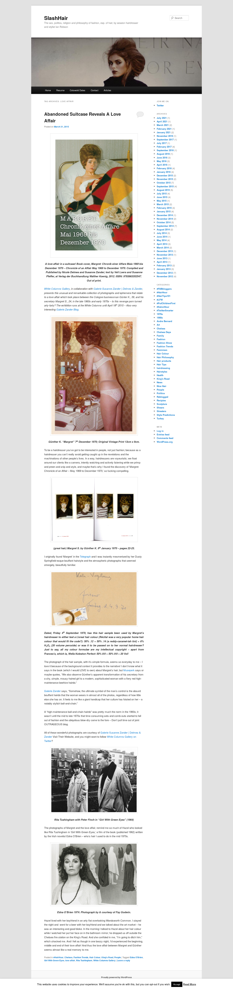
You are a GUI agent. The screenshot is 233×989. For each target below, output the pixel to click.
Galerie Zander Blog (67, 309)
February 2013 (164, 265)
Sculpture (162, 404)
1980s (160, 317)
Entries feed (163, 434)
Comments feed (165, 438)
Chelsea (68, 957)
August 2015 (163, 190)
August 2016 (163, 153)
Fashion (161, 339)
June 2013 (162, 258)
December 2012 (165, 272)
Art (158, 324)
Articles (107, 90)
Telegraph (85, 556)
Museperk (129, 670)
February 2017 (164, 146)
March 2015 (163, 204)
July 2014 (162, 233)
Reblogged (162, 396)
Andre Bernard (164, 321)
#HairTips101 (163, 296)
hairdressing (163, 368)
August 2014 (163, 229)
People (117, 957)
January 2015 (164, 211)
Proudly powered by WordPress (116, 977)
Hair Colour (94, 957)
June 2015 (162, 197)
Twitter (160, 105)
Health (160, 375)
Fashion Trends (81, 957)
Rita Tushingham (84, 960)
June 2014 (162, 236)
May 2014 (161, 240)
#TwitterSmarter (165, 310)
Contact (94, 90)
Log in (160, 430)
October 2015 (164, 182)
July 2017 (162, 143)
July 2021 (162, 117)
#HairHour (58, 957)
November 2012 (165, 276)
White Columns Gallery (57, 288)
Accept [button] (176, 984)
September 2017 (165, 139)
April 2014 (162, 244)
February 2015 (164, 207)
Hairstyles (162, 371)
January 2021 (164, 132)
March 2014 (163, 247)
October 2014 (164, 222)
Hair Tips (161, 364)
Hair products (164, 360)
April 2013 (162, 261)
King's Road (107, 957)
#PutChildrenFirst (166, 303)
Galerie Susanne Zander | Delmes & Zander (117, 288)
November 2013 (165, 254)
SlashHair (56, 17)
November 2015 (165, 179)
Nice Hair (161, 386)
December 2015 (165, 175)
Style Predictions (166, 414)
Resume (60, 90)
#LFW (160, 299)
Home (48, 90)
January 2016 (164, 171)
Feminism (162, 350)
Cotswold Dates (77, 90)
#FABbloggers (164, 288)
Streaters (161, 411)
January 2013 (164, 269)
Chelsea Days (164, 332)
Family (160, 335)
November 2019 (165, 136)
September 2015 (165, 186)
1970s (160, 314)
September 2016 (165, 150)
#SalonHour (163, 306)
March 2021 (163, 125)
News (159, 382)
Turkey (160, 418)
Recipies (161, 400)
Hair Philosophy (165, 357)
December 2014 (165, 215)
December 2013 (165, 251)
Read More (189, 984)
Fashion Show (164, 342)
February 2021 (164, 128)
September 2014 (165, 225)
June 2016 (162, 157)
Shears (160, 407)
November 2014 (165, 218)
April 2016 (162, 164)
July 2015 (162, 193)
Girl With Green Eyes (54, 960)
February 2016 (164, 168)
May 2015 (161, 200)
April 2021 (162, 121)
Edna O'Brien (136, 957)
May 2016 (161, 161)
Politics (161, 393)
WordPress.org (165, 441)
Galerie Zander (52, 691)
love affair (70, 960)
